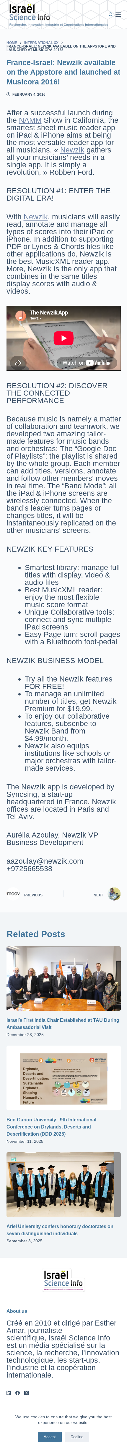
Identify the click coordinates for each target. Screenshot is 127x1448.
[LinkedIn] (8, 1393)
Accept (50, 1437)
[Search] (111, 14)
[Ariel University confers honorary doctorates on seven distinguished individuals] (63, 1184)
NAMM (30, 120)
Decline (77, 1437)
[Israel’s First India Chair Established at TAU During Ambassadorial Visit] (63, 978)
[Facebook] (17, 1393)
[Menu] (118, 14)
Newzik (72, 150)
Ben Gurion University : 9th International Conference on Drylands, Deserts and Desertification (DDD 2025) (51, 1127)
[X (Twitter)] (26, 1393)
